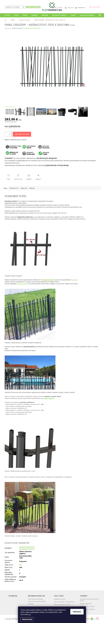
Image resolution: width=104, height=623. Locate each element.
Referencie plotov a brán (62, 605)
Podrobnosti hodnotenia (32, 28)
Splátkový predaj (59, 599)
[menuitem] (7, 15)
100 (20, 565)
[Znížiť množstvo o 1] (12, 135)
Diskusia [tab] (32, 188)
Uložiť (8, 171)
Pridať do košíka (23, 134)
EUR (59, 7)
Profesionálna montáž (87, 606)
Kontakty (31, 604)
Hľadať (23, 7)
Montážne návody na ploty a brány (89, 600)
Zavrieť (24, 171)
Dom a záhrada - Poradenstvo (64, 602)
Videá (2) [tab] (24, 188)
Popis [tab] (5, 188)
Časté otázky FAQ (85, 604)
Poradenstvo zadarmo (87, 609)
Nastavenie (27, 619)
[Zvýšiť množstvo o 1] (12, 133)
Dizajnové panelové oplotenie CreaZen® (27, 548)
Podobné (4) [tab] (13, 188)
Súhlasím (77, 612)
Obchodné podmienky (35, 599)
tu (30, 614)
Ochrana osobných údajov (37, 601)
